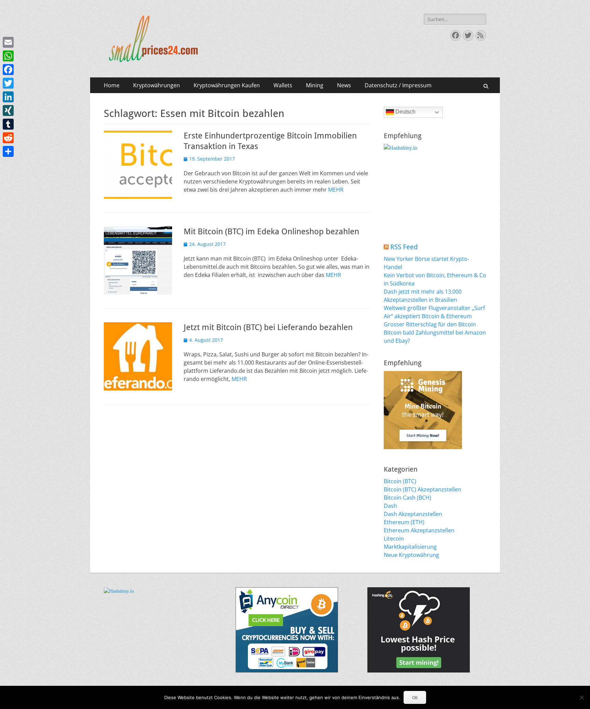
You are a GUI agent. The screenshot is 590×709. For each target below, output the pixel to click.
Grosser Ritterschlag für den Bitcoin (430, 324)
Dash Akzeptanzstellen (413, 514)
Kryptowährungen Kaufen (227, 85)
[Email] (8, 42)
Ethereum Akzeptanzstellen (419, 530)
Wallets (282, 85)
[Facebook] (8, 69)
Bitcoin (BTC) (400, 481)
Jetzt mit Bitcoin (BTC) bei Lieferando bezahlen (268, 327)
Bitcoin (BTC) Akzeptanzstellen (422, 489)
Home (112, 85)
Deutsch (405, 112)
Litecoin (394, 538)
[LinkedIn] (8, 97)
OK (415, 697)
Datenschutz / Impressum (398, 85)
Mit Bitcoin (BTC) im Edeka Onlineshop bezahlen (271, 231)
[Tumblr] (8, 124)
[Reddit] (8, 138)
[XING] (8, 110)
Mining (314, 85)
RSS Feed (404, 247)
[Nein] (581, 697)
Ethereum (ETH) (404, 522)
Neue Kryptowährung (411, 555)
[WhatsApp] (8, 56)
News (344, 85)
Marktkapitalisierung (410, 546)
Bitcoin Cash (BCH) (407, 497)
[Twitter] (8, 83)
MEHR (335, 189)
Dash (390, 505)
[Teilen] (8, 151)
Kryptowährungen (156, 85)
